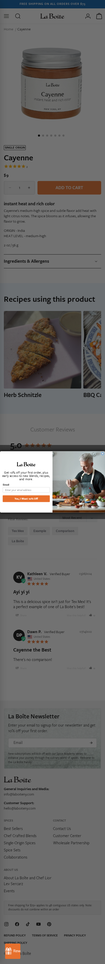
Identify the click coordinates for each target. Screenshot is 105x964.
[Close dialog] (102, 453)
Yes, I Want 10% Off (26, 498)
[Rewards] (12, 951)
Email (6, 484)
